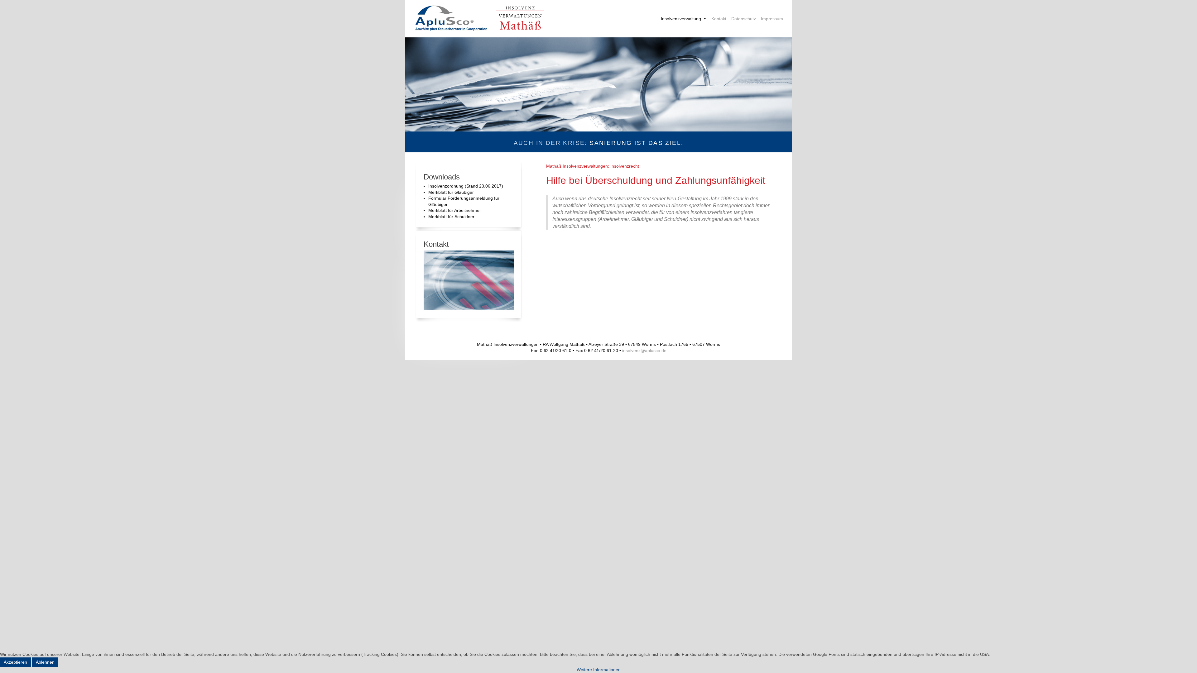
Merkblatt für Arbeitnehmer (454, 210)
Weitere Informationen (599, 669)
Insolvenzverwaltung (681, 18)
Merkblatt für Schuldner (451, 216)
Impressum (772, 18)
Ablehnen (45, 662)
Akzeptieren (15, 662)
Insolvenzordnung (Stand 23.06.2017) (465, 186)
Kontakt (718, 18)
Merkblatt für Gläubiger (451, 192)
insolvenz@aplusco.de (644, 350)
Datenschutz (743, 18)
